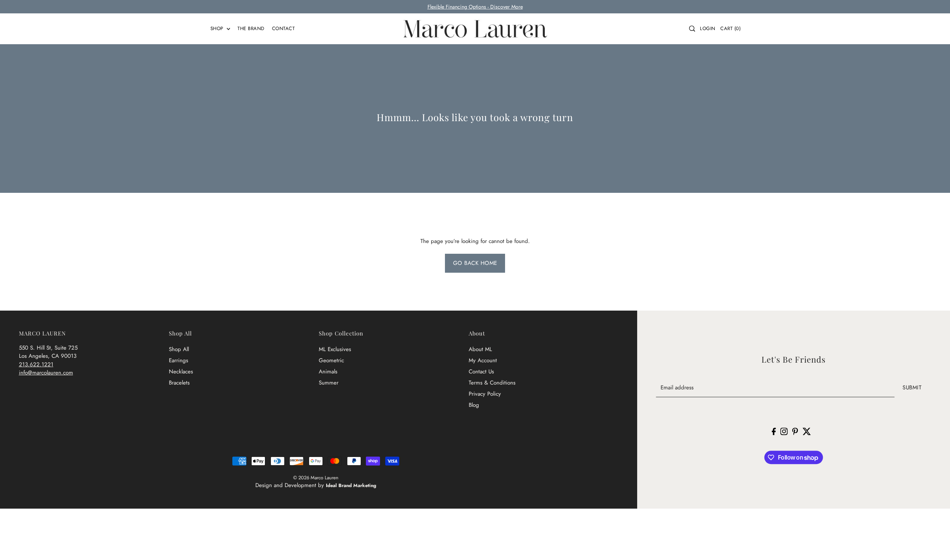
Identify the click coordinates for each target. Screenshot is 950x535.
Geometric (331, 360)
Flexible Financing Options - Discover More (475, 6)
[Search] (692, 29)
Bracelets (179, 383)
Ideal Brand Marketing (351, 485)
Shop (217, 28)
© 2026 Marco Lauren (315, 477)
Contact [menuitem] (283, 28)
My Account (483, 360)
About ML (480, 349)
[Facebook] (774, 431)
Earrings (178, 360)
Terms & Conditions (492, 383)
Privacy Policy (485, 394)
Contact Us (481, 371)
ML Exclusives (335, 349)
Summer (328, 383)
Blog (474, 405)
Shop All (179, 349)
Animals (328, 371)
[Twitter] (806, 431)
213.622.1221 (36, 364)
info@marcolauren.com (46, 373)
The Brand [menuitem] (251, 28)
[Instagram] (784, 431)
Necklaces (181, 371)
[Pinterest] (795, 431)
